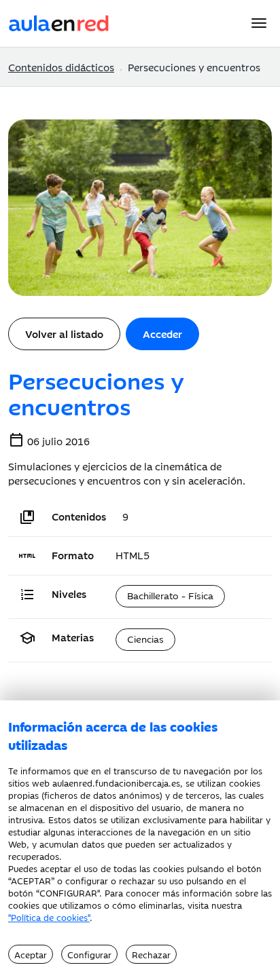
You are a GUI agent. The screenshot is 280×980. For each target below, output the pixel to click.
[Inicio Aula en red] (59, 21)
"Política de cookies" (49, 917)
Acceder (162, 333)
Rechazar (151, 954)
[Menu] (259, 23)
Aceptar (30, 954)
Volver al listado (64, 333)
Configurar (89, 954)
